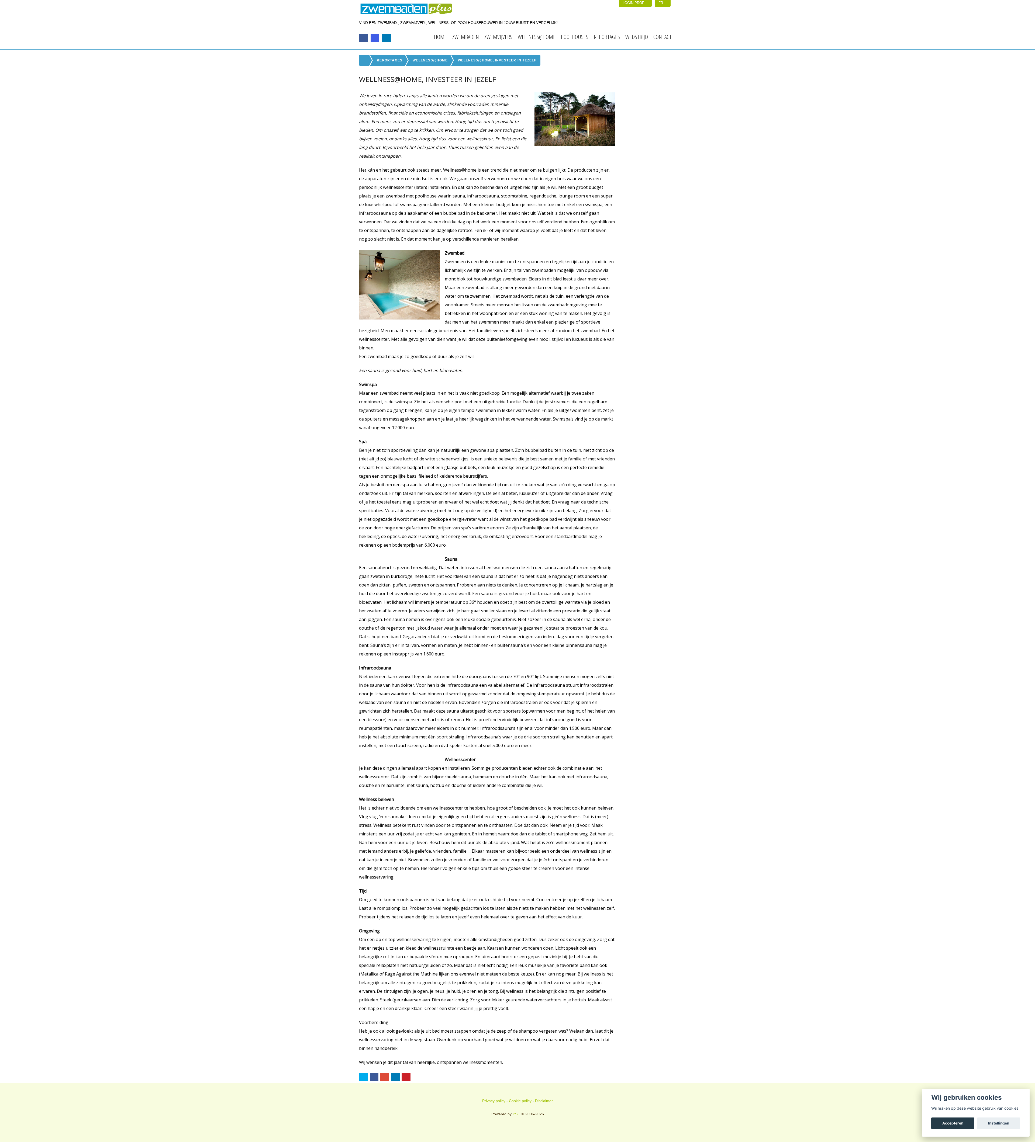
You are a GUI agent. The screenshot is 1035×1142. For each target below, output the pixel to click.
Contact (662, 37)
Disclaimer (544, 1101)
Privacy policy (493, 1101)
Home (440, 37)
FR (661, 3)
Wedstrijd (636, 37)
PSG (516, 1114)
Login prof (634, 3)
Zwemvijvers (498, 37)
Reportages (607, 37)
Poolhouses (574, 37)
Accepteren (952, 1123)
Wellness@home (537, 37)
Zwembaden (465, 37)
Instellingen (998, 1123)
